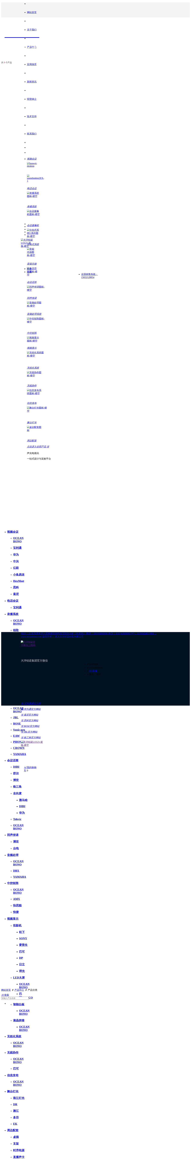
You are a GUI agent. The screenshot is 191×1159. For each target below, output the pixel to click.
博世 (16, 780)
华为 (16, 554)
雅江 (16, 1110)
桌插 (16, 1137)
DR (15, 1104)
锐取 (16, 630)
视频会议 (13, 531)
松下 (22, 932)
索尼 (16, 594)
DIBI (16, 766)
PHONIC (19, 741)
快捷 (16, 912)
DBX (16, 870)
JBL (16, 717)
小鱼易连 (18, 574)
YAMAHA (19, 754)
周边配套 (13, 1130)
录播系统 (13, 614)
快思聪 (17, 905)
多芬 (16, 1117)
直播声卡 (18, 1157)
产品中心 (19, 990)
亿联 (16, 567)
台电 (16, 848)
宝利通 (17, 547)
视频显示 (13, 918)
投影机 (17, 925)
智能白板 (18, 1004)
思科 (16, 587)
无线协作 (13, 1052)
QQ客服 (93, 671)
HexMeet (18, 581)
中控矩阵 (13, 883)
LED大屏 (19, 977)
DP (21, 957)
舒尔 (16, 773)
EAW (16, 735)
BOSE (17, 723)
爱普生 (23, 944)
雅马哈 (23, 800)
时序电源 (18, 1150)
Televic (17, 819)
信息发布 (13, 1075)
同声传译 (13, 834)
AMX (16, 899)
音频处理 (13, 855)
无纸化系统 (14, 1036)
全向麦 (17, 793)
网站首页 (32, 12)
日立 (22, 964)
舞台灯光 (13, 1091)
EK (15, 1123)
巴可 (22, 951)
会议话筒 (13, 760)
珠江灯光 (18, 1098)
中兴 (16, 561)
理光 (22, 971)
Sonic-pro (19, 729)
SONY (23, 938)
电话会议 (13, 600)
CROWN (18, 748)
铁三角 (17, 786)
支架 (16, 1143)
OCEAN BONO (18, 540)
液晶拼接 (18, 1020)
